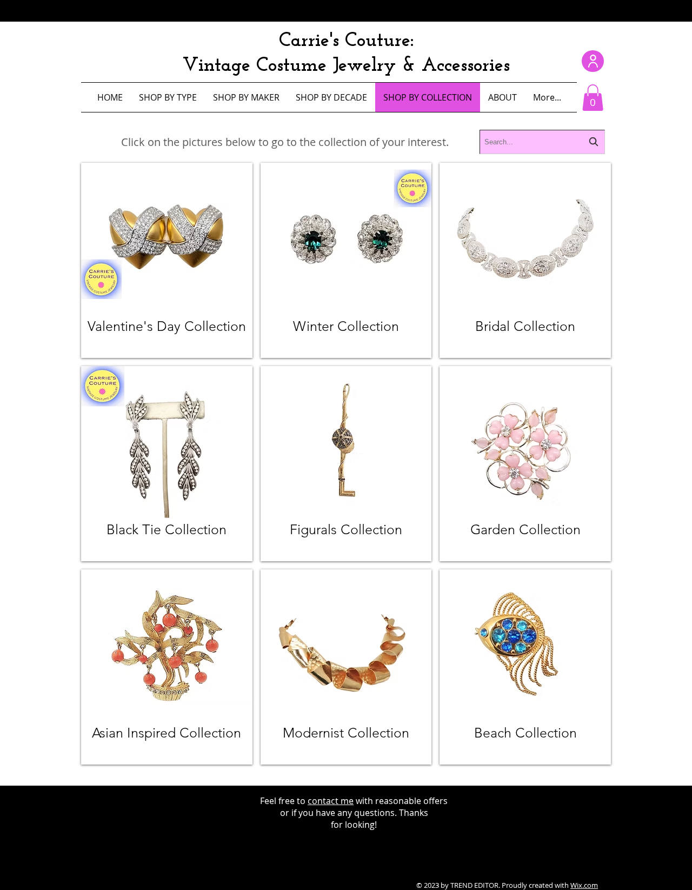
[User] (593, 61)
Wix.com (584, 885)
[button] (593, 97)
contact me (331, 801)
